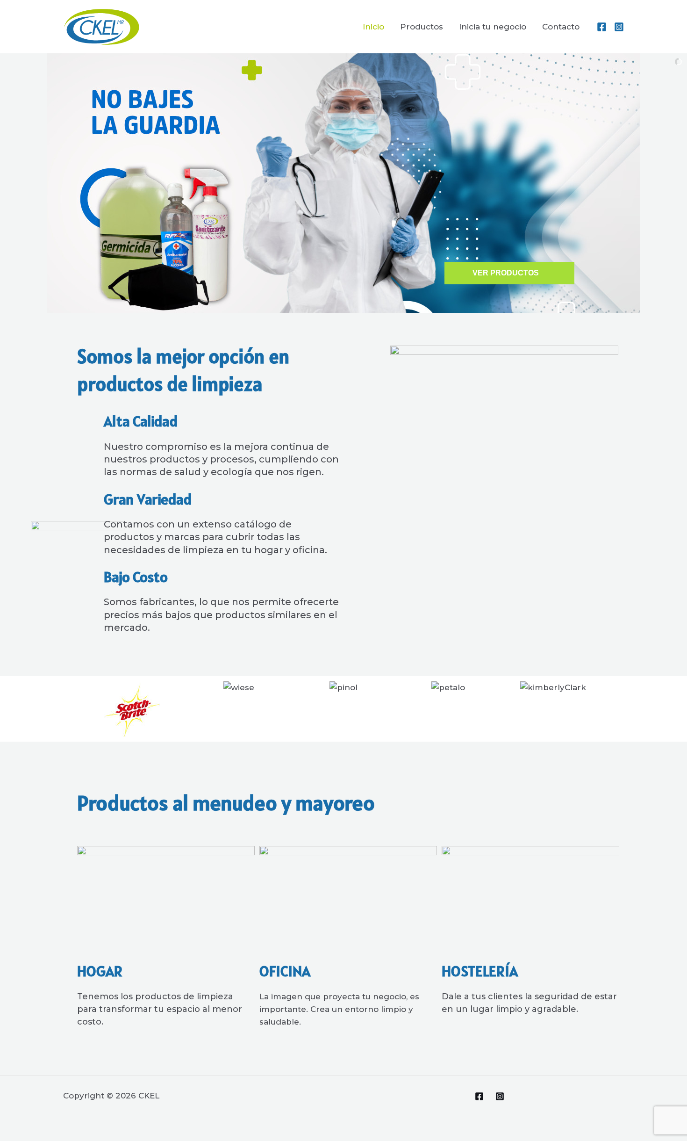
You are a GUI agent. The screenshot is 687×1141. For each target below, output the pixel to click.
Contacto (561, 26)
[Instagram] (619, 27)
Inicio (373, 26)
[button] (90, 709)
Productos (421, 26)
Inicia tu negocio (492, 26)
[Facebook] (602, 27)
